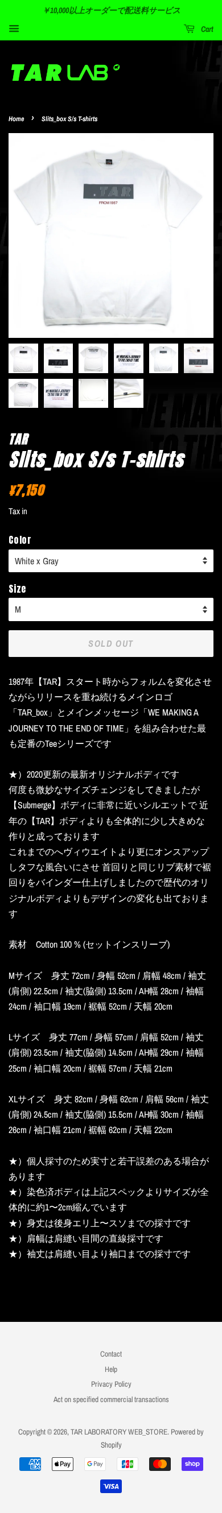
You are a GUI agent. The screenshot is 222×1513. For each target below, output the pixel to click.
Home (16, 118)
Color (20, 540)
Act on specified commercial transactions (111, 1399)
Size (17, 589)
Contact (111, 1354)
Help (111, 1369)
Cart (206, 29)
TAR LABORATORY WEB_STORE (119, 1432)
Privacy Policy (111, 1384)
